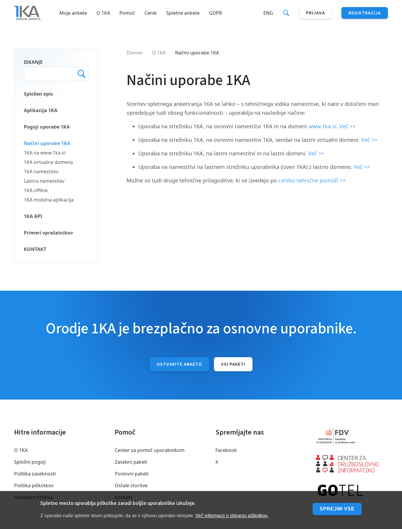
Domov (135, 52)
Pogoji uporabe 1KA (47, 127)
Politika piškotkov (34, 485)
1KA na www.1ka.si (44, 152)
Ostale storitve (131, 485)
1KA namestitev (41, 171)
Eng (268, 13)
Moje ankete (73, 13)
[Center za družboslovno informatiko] (352, 464)
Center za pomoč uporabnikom (150, 450)
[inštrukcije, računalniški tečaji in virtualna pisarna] (352, 491)
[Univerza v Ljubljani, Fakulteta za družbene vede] (352, 436)
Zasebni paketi (131, 462)
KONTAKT (35, 249)
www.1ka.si (322, 126)
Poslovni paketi (132, 473)
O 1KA (103, 13)
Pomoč (127, 13)
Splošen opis (38, 94)
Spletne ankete (183, 13)
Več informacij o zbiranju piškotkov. (231, 515)
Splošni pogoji (30, 462)
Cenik (150, 13)
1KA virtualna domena (48, 162)
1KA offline (36, 190)
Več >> (347, 126)
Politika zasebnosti (35, 473)
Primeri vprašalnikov (48, 232)
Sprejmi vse (337, 508)
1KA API (33, 216)
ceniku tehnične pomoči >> (312, 180)
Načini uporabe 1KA (47, 143)
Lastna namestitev (44, 181)
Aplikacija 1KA (40, 110)
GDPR (215, 13)
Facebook (226, 450)
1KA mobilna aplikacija (49, 200)
